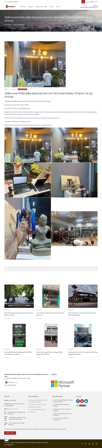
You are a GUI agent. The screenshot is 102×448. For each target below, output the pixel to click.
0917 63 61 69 (84, 7)
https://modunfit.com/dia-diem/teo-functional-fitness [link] (36, 125)
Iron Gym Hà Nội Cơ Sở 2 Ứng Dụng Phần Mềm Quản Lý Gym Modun (82, 314)
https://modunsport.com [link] (23, 121)
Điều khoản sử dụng (35, 407)
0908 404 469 (10, 405)
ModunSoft (13, 385)
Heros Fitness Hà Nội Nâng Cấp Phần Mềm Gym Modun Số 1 (50, 314)
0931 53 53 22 (93, 7)
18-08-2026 (70, 349)
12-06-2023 (12, 89)
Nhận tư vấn (10, 433)
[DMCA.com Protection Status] (81, 405)
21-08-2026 (38, 349)
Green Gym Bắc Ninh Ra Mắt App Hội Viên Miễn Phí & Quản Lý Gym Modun (18, 353)
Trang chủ (8, 24)
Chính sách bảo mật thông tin (38, 404)
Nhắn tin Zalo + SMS (41, 6)
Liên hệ (58, 6)
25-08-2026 (6, 310)
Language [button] (88, 1)
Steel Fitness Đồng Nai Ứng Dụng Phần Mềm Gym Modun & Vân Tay (18, 314)
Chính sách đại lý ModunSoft (37, 409)
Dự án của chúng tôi (18, 24)
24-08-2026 (70, 310)
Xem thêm (7, 318)
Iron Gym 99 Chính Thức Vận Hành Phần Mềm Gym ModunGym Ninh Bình (83, 353)
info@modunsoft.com (13, 1)
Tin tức (51, 6)
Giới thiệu (23, 6)
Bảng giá (30, 6)
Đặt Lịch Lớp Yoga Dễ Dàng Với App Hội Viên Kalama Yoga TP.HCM (49, 353)
